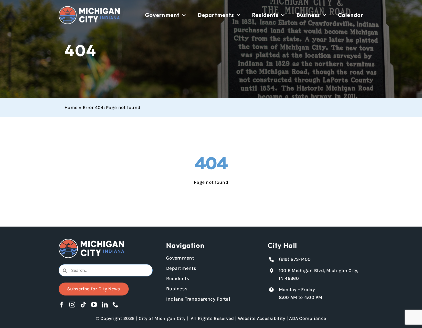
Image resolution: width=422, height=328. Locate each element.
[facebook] (61, 304)
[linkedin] (105, 304)
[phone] (115, 304)
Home (70, 107)
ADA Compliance (307, 318)
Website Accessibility (261, 318)
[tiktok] (83, 304)
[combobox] (106, 270)
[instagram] (72, 304)
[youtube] (94, 304)
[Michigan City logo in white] (89, 8)
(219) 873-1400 (295, 259)
